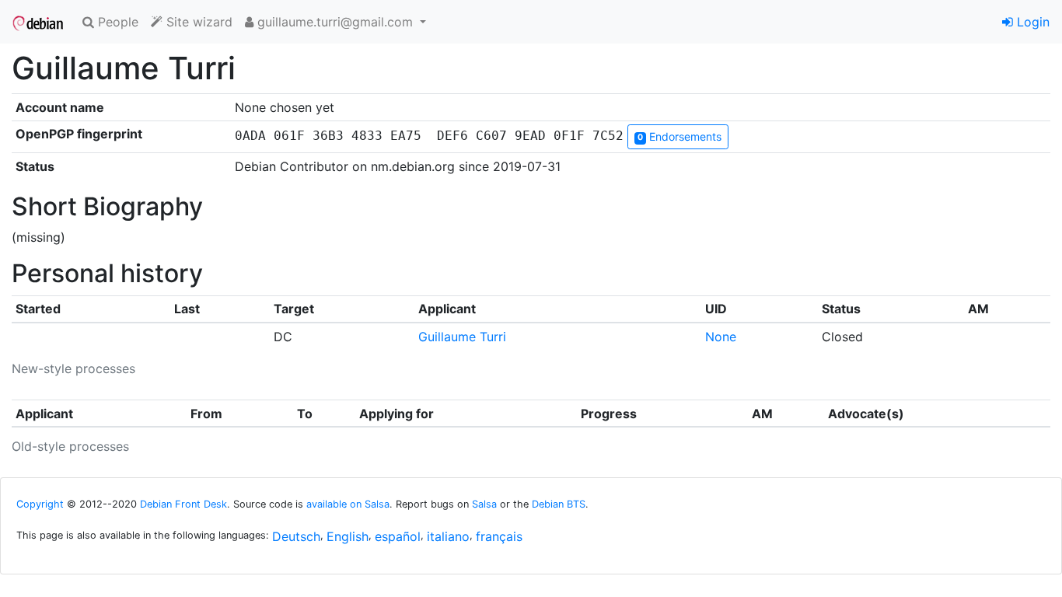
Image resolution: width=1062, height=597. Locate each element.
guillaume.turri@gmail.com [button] (335, 22)
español (398, 536)
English (348, 536)
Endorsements (679, 136)
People (116, 22)
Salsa (484, 504)
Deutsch (296, 536)
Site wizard (197, 22)
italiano (448, 536)
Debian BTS (558, 504)
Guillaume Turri (462, 336)
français (499, 536)
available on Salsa (348, 504)
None (720, 336)
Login (1031, 22)
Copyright (40, 504)
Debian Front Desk (183, 504)
